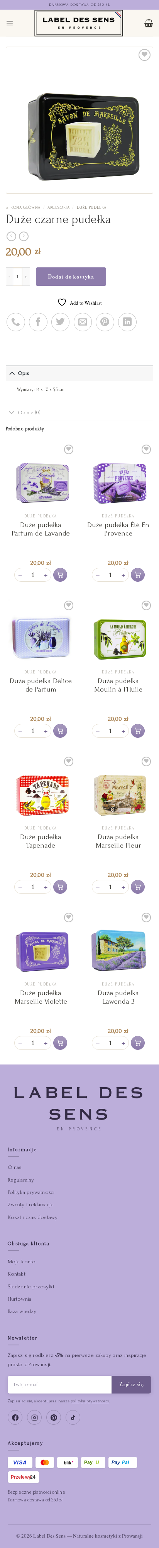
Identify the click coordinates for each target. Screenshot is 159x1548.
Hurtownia (19, 1299)
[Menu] (9, 23)
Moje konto (22, 1261)
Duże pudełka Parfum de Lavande (41, 529)
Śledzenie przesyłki (31, 1286)
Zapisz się (131, 1384)
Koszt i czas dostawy (33, 1217)
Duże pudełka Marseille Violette (41, 997)
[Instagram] (34, 1417)
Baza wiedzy (22, 1311)
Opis (23, 373)
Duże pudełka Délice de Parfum (41, 685)
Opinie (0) (29, 412)
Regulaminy (21, 1180)
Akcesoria (58, 207)
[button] (60, 575)
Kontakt (16, 1274)
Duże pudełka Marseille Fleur (118, 841)
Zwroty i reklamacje (31, 1204)
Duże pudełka (92, 207)
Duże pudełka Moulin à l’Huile (118, 685)
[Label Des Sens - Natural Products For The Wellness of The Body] (79, 23)
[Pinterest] (53, 1417)
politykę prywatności (90, 1401)
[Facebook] (15, 1417)
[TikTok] (73, 1417)
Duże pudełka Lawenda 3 (118, 997)
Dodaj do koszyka (71, 276)
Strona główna (23, 207)
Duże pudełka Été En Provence (118, 529)
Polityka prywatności (31, 1192)
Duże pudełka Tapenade (40, 841)
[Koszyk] (148, 23)
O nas (15, 1167)
